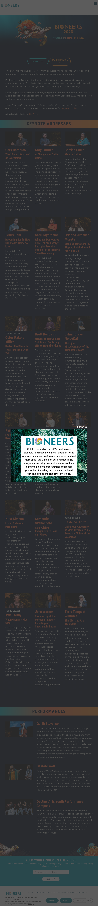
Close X (82, 427)
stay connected (49, 463)
